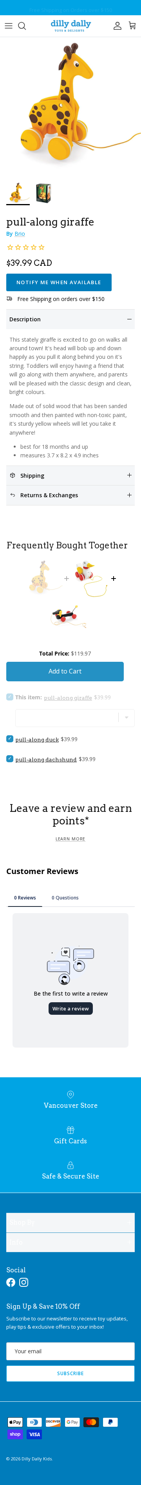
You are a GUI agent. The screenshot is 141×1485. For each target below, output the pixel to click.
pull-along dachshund (46, 759)
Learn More (70, 839)
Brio (19, 233)
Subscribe (70, 1373)
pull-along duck (37, 739)
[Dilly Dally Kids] (70, 26)
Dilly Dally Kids (37, 1459)
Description (25, 319)
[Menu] (8, 25)
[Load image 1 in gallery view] (70, 107)
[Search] (25, 25)
